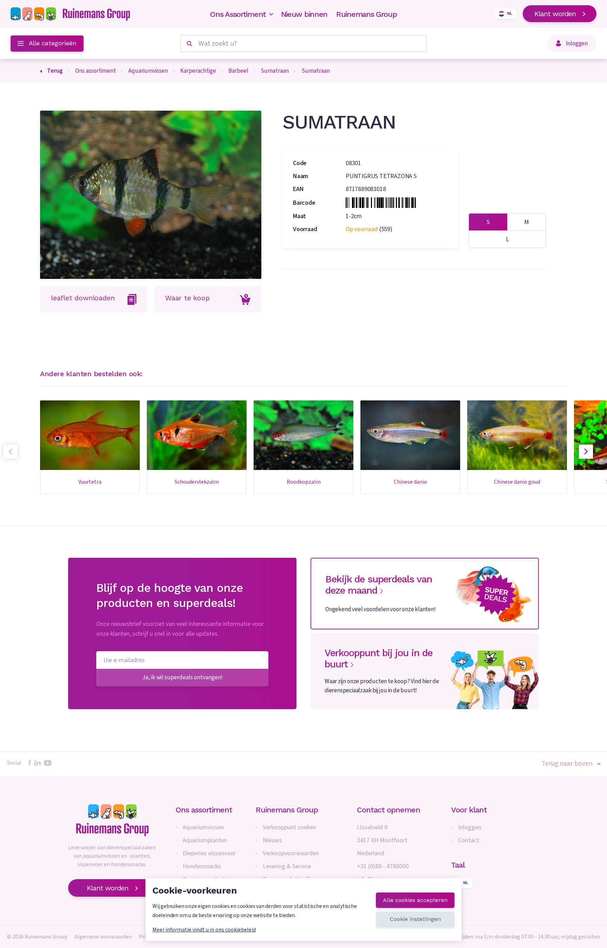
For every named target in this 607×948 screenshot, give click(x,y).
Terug (55, 70)
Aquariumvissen (203, 827)
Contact (468, 840)
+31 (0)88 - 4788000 (383, 866)
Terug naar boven (567, 764)
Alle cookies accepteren (415, 900)
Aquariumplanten (205, 840)
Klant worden (555, 13)
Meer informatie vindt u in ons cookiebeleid (204, 930)
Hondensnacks (202, 866)
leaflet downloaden (83, 298)
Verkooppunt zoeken (289, 827)
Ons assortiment (204, 809)
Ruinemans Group (366, 14)
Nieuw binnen (304, 14)
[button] (586, 452)
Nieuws (272, 840)
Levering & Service (287, 866)
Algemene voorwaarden (103, 937)
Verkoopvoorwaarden (291, 853)
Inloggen (469, 827)
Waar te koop (187, 298)
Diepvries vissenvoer (209, 853)
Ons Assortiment (238, 14)
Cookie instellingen (415, 919)
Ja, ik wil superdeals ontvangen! (182, 677)
